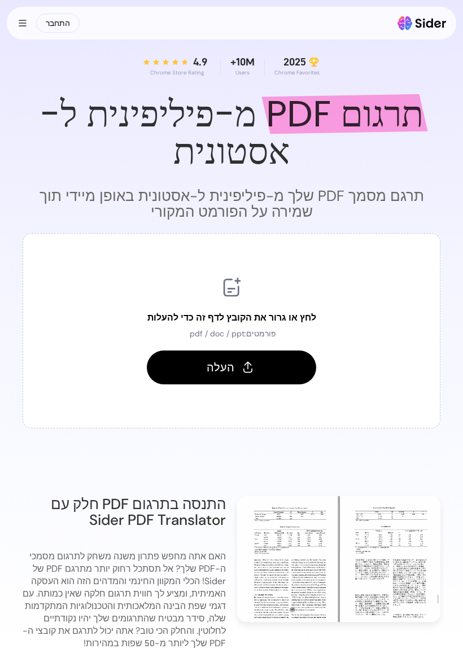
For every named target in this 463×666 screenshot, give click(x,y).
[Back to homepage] (422, 23)
